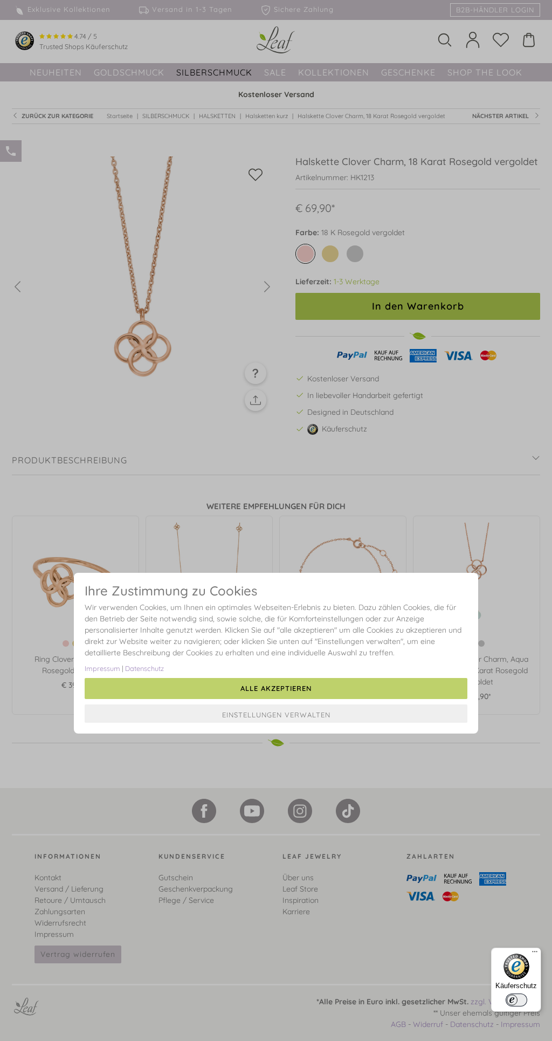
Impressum (102, 668)
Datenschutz (144, 668)
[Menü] (534, 954)
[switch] (516, 1000)
